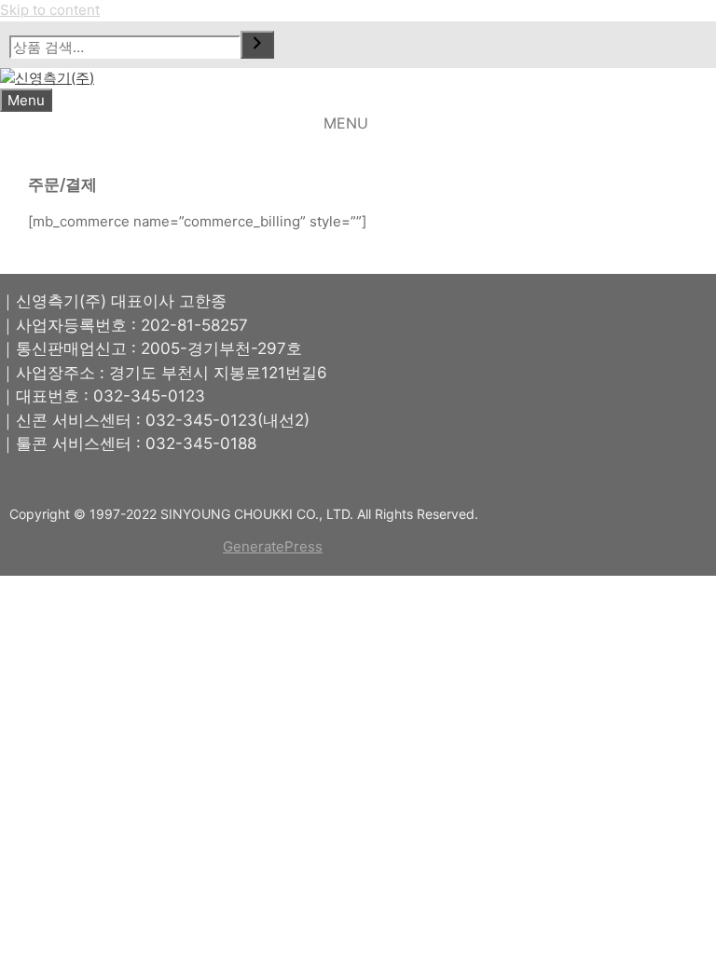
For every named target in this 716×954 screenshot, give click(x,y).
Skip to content (50, 10)
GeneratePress (273, 546)
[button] (346, 123)
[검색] (257, 45)
